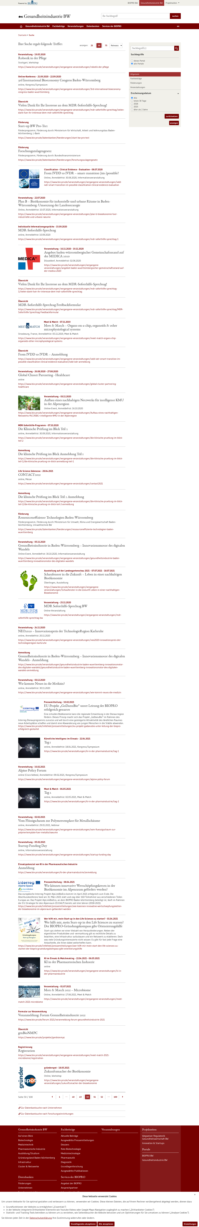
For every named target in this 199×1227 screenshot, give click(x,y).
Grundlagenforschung (72, 1166)
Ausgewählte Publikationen (74, 1170)
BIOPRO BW (133, 3)
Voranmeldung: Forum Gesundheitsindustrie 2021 (51, 1015)
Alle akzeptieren (106, 1224)
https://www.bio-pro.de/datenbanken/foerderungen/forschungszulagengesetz (58, 159)
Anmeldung (26, 868)
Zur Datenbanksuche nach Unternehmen (41, 1107)
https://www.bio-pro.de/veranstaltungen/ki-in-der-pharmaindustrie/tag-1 (81, 751)
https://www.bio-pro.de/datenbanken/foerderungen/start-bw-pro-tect (53, 137)
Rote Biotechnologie (71, 1148)
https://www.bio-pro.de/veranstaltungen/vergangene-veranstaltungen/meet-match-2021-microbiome (70, 1000)
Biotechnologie (25, 1140)
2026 (136, 103)
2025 (136, 106)
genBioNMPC (27, 1033)
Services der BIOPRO (111, 26)
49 (80, 1097)
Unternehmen (25, 1187)
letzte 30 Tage (140, 100)
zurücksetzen (172, 116)
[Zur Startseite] (45, 16)
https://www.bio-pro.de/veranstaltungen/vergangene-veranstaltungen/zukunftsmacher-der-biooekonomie (71, 1082)
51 (95, 1097)
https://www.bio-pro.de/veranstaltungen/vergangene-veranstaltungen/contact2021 (60, 483)
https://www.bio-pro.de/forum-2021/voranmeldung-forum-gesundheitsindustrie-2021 (61, 1019)
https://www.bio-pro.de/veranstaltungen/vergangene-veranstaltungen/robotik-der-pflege (63, 66)
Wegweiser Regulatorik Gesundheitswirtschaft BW (155, 1137)
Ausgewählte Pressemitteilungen (77, 1140)
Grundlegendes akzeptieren (83, 1224)
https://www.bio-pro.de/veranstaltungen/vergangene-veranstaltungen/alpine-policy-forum (64, 779)
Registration (26, 1051)
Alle (135, 98)
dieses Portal (139, 60)
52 (102, 1097)
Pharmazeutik (68, 1157)
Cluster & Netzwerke (28, 1166)
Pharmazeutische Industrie (31, 1148)
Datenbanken (93, 26)
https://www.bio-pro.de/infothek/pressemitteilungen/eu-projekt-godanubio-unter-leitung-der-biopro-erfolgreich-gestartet (69, 727)
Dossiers (65, 1144)
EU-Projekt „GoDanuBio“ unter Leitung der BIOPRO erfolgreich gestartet (81, 708)
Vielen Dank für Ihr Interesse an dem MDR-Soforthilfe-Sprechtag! (62, 105)
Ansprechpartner (69, 1187)
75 (107, 46)
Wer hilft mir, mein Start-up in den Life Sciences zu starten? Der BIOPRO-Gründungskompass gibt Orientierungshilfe (84, 924)
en (178, 26)
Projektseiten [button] (172, 3)
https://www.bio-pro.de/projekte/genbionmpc (41, 1037)
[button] (177, 93)
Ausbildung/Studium (28, 1153)
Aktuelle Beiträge (69, 1135)
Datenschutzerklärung (41, 1217)
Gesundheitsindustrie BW (152, 3)
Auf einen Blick (25, 1135)
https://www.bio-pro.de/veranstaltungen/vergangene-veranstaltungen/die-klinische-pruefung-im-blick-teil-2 (70, 439)
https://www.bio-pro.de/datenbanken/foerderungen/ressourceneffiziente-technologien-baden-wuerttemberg (66, 531)
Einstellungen (190, 1224)
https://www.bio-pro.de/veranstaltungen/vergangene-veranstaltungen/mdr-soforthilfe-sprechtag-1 (68, 239)
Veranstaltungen (76, 26)
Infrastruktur (24, 1162)
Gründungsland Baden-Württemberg (36, 1157)
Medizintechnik (25, 1144)
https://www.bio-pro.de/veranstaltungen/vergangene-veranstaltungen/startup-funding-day (64, 854)
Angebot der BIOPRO (71, 1183)
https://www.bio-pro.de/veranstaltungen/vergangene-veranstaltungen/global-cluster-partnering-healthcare (67, 385)
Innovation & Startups (153, 1143)
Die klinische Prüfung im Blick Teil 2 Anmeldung (51, 497)
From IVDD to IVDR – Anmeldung (43, 354)
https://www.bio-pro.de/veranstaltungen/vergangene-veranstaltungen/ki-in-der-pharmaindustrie (83, 972)
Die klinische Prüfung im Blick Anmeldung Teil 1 (50, 454)
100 (115, 1097)
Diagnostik (66, 1162)
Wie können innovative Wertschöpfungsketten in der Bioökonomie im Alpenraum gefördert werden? (79, 888)
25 (92, 46)
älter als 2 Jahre (141, 109)
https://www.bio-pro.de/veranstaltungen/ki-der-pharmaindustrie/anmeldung (57, 872)
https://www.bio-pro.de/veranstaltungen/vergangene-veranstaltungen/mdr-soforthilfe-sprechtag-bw (69, 616)
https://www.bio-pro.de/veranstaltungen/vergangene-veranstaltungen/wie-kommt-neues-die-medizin (69, 692)
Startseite (22, 35)
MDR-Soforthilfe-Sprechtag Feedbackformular (49, 305)
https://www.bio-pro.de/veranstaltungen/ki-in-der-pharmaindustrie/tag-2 (81, 801)
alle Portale (139, 63)
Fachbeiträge (58, 26)
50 (100, 46)
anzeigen (174, 123)
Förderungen (136, 83)
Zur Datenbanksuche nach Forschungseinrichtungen (47, 1113)
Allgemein (134, 74)
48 (73, 1097)
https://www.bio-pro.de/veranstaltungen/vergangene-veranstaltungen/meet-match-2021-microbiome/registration (63, 1056)
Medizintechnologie (70, 1153)
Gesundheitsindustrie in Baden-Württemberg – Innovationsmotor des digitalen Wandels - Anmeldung (71, 658)
